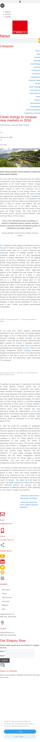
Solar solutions (6, 589)
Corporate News (16, 125)
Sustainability (35, 106)
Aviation (37, 57)
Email (2, 656)
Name (2, 651)
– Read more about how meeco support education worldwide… (29, 504)
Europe (37, 84)
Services (4, 593)
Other (38, 97)
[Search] (39, 40)
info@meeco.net (6, 524)
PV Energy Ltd (26, 267)
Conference (36, 70)
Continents (36, 74)
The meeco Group (33, 194)
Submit (5, 660)
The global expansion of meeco (17, 482)
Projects (26, 125)
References (5, 605)
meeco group (5, 601)
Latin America (35, 90)
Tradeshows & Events (32, 113)
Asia (38, 54)
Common (36, 67)
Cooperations (35, 77)
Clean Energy (5, 125)
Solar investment (6, 597)
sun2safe (27, 350)
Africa (38, 51)
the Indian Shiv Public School (19, 345)
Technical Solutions (33, 110)
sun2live (3, 250)
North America (35, 93)
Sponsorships (35, 103)
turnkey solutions (33, 404)
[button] (20, 1)
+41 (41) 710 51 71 (7, 540)
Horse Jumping (34, 87)
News (3, 609)
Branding (37, 61)
